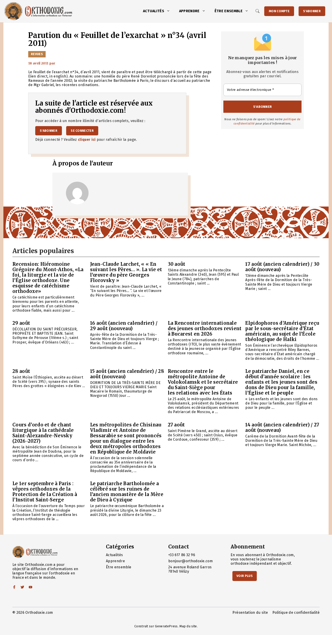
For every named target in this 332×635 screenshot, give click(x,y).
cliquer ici (87, 139)
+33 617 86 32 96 (181, 555)
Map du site (188, 626)
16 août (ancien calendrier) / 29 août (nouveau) (123, 325)
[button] (169, 11)
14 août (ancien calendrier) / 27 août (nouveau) (282, 427)
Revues (37, 54)
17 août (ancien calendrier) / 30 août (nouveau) (282, 266)
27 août (176, 425)
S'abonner (312, 11)
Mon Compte (279, 11)
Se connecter (82, 131)
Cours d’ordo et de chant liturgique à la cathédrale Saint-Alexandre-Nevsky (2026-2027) (43, 433)
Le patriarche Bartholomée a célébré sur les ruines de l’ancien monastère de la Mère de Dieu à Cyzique (126, 492)
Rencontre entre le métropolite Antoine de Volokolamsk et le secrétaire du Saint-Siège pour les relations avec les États (203, 382)
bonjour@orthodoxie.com (190, 561)
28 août (21, 371)
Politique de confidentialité (296, 612)
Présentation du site (250, 612)
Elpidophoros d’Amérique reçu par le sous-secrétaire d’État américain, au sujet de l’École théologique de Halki (282, 331)
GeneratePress (166, 626)
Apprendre (189, 11)
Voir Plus (244, 576)
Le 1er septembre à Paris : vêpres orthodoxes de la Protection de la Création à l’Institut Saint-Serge (44, 492)
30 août (176, 264)
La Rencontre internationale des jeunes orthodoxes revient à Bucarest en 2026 (205, 328)
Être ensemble (229, 11)
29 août (21, 323)
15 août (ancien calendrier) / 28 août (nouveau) (127, 373)
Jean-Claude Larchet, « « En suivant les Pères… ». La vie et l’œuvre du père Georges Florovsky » (126, 272)
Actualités (153, 11)
